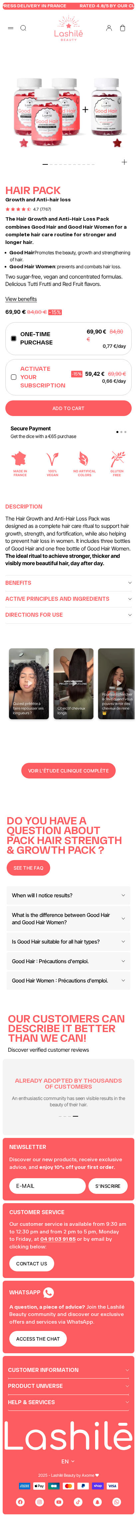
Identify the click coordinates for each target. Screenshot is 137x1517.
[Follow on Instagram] (39, 1502)
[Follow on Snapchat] (97, 1502)
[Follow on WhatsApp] (116, 1502)
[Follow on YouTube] (59, 1502)
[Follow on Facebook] (20, 1502)
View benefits (21, 299)
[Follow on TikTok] (78, 1502)
